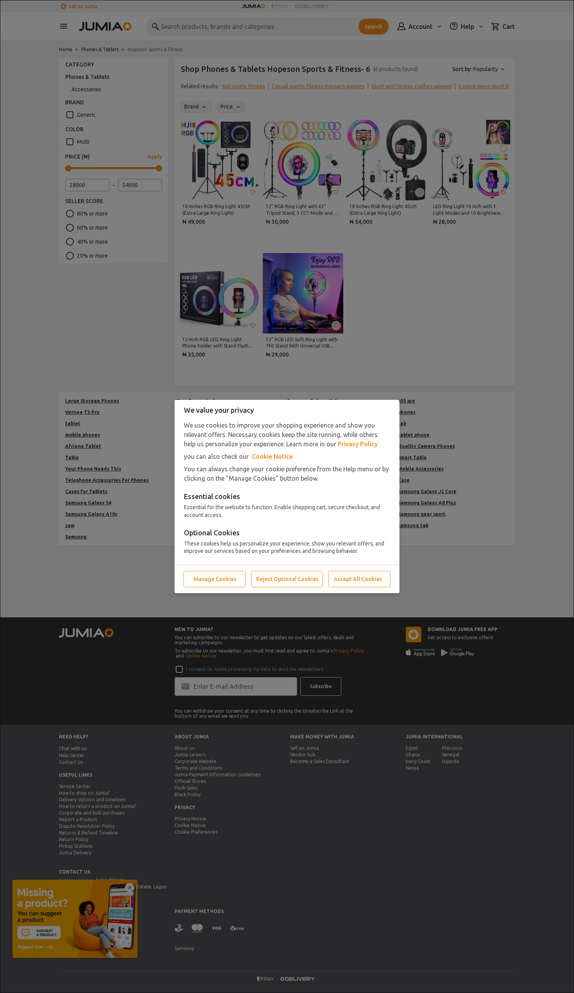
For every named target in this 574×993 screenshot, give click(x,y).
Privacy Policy (358, 443)
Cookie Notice (272, 456)
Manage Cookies (214, 579)
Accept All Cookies (358, 579)
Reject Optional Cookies (287, 579)
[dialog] (287, 496)
